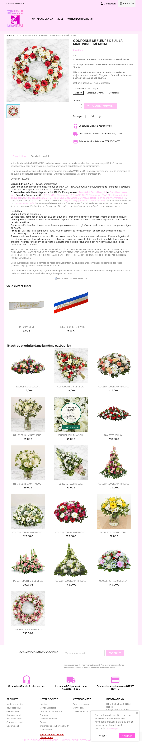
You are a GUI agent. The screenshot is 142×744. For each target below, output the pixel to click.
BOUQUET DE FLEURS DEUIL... (114, 532)
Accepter (127, 735)
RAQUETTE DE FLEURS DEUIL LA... (27, 581)
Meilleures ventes (15, 704)
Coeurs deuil (13, 726)
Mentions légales (48, 707)
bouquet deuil (69, 200)
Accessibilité (46, 729)
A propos (44, 715)
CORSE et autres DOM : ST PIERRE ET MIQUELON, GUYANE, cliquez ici (61, 197)
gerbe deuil (83, 200)
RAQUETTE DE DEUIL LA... (28, 386)
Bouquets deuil (14, 707)
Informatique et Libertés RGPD (54, 726)
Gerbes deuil (13, 711)
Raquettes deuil (14, 718)
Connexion (78, 707)
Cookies (44, 722)
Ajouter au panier (100, 105)
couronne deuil (97, 200)
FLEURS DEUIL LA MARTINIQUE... (28, 435)
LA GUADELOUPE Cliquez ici (84, 195)
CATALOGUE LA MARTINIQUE (48, 18)
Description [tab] (19, 156)
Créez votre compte (82, 711)
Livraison (44, 704)
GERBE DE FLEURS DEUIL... (71, 483)
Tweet (93, 116)
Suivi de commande (82, 704)
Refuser (102, 735)
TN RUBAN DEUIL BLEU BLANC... (71, 327)
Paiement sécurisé (49, 718)
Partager (86, 116)
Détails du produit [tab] (40, 156)
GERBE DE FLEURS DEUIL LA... (70, 386)
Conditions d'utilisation (51, 711)
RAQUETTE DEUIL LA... (114, 435)
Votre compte (82, 699)
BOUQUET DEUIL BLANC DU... (71, 435)
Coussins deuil (14, 715)
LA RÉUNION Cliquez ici (55, 195)
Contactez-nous (16, 3)
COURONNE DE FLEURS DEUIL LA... (28, 629)
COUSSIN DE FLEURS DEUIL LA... (114, 581)
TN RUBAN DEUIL (26, 327)
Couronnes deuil (14, 722)
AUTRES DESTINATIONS (80, 18)
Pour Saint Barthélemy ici (93, 192)
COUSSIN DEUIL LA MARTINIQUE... (113, 386)
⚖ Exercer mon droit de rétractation (52, 736)
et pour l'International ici (113, 197)
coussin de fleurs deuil (25, 203)
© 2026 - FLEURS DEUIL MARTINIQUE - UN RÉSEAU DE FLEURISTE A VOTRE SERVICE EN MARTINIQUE (71, 740)
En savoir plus (113, 728)
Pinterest (100, 116)
